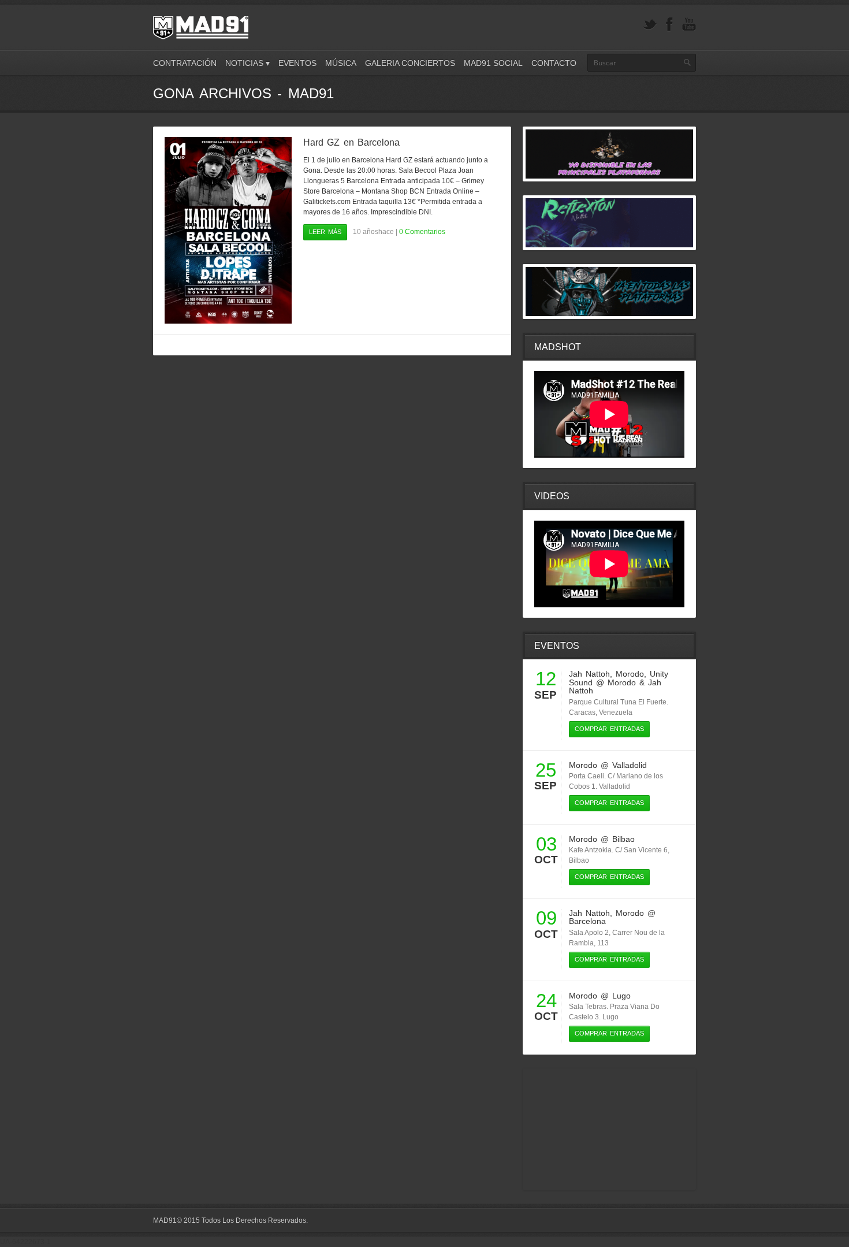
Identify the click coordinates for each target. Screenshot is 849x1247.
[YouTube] (689, 24)
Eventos (297, 63)
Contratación (185, 63)
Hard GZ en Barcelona (351, 142)
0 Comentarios (422, 232)
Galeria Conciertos (410, 63)
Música (340, 63)
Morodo (630, 673)
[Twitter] (650, 24)
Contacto (553, 63)
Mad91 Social (493, 63)
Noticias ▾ (247, 63)
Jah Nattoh (589, 673)
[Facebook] (669, 24)
